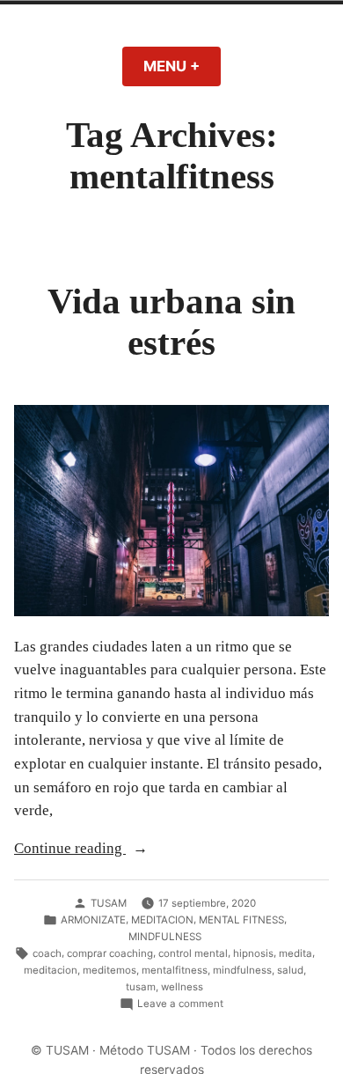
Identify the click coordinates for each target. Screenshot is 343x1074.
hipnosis (253, 953)
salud (290, 970)
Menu (182, 66)
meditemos (109, 970)
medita (295, 953)
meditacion (50, 970)
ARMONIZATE (93, 920)
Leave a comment (180, 1004)
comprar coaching (110, 953)
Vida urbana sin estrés (171, 322)
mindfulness (242, 970)
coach (47, 953)
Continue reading (91, 850)
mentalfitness (175, 970)
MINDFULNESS (164, 937)
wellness (182, 987)
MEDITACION (162, 920)
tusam (141, 987)
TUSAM (109, 903)
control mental (193, 953)
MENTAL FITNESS (241, 920)
